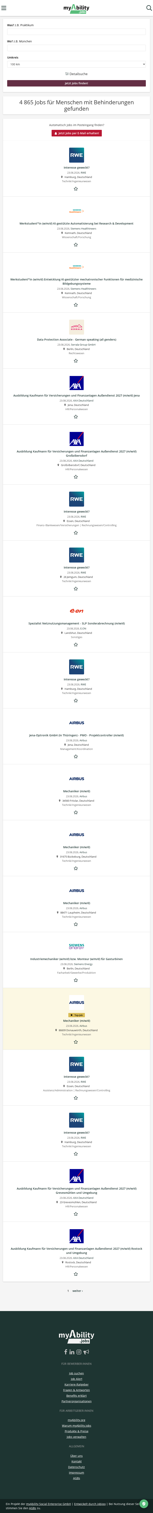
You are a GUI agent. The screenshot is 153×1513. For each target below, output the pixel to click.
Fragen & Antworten (76, 1390)
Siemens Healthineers (83, 228)
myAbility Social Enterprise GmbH (48, 1504)
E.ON (83, 628)
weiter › (78, 1291)
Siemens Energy (83, 964)
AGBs (76, 1478)
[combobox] (76, 32)
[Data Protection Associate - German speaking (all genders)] (76, 327)
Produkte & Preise (76, 1431)
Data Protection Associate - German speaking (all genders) (76, 339)
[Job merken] (76, 188)
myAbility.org (76, 1420)
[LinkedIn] (73, 1352)
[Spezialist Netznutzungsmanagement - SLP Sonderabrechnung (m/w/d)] (76, 610)
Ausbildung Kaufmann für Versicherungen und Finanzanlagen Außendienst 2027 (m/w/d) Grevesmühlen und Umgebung (76, 1191)
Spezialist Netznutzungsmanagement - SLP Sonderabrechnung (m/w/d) (76, 623)
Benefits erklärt (76, 1396)
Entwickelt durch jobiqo (90, 1504)
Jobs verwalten (76, 1437)
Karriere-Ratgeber (77, 1384)
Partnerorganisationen (77, 1401)
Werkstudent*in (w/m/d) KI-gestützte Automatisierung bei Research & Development (76, 223)
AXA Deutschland (83, 400)
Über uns (76, 1456)
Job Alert (76, 1379)
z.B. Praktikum (20, 25)
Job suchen (76, 1373)
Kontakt (77, 1461)
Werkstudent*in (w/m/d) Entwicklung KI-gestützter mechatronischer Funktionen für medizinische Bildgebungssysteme (76, 281)
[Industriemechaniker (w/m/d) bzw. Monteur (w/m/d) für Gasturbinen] (76, 946)
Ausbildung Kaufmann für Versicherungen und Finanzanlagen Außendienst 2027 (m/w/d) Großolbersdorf (76, 453)
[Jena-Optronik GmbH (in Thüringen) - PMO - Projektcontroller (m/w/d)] (76, 722)
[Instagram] (79, 1352)
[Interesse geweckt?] (76, 155)
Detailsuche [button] (78, 74)
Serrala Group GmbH (83, 344)
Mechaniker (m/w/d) (76, 791)
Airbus (83, 740)
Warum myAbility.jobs (76, 1426)
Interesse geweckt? (76, 167)
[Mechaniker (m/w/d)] (76, 778)
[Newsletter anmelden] (86, 1352)
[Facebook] (66, 1352)
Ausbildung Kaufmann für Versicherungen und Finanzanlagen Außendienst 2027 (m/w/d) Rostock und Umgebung (76, 1251)
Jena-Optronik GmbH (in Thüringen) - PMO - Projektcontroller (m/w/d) (76, 735)
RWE (83, 172)
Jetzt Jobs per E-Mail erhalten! (79, 133)
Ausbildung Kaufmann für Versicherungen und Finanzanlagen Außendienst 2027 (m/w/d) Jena (76, 395)
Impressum (76, 1472)
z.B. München (19, 41)
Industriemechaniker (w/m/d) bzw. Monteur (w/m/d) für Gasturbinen (76, 959)
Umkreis (12, 57)
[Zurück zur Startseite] (76, 8)
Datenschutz (76, 1467)
